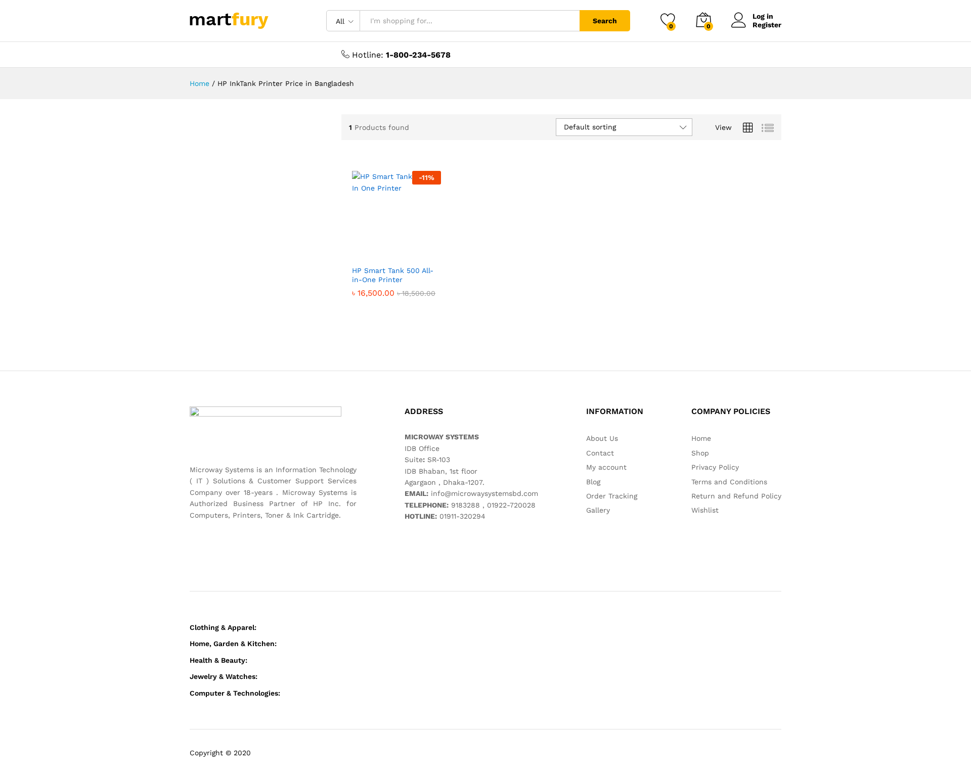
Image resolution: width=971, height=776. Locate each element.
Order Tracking (611, 496)
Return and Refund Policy (736, 496)
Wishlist (705, 510)
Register (767, 25)
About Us (602, 438)
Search (605, 21)
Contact (600, 453)
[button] (360, 248)
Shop (700, 453)
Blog (593, 482)
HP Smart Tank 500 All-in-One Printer (392, 275)
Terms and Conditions (729, 482)
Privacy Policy (715, 467)
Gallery (598, 510)
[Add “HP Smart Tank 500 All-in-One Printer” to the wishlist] (404, 248)
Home (701, 438)
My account (606, 467)
